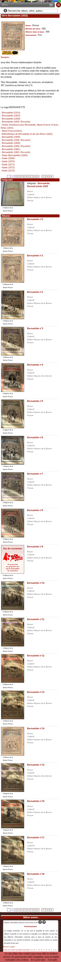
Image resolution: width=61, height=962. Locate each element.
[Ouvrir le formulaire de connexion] (58, 4)
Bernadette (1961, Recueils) (16, 152)
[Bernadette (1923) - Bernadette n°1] (12, 282)
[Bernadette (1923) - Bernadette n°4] (12, 391)
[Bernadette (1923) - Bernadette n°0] (12, 245)
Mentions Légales (9, 947)
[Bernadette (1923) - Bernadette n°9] (12, 573)
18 (48, 176)
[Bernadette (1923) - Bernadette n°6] (12, 464)
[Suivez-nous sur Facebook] (5, 11)
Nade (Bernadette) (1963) (15, 155)
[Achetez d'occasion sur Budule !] (9, 54)
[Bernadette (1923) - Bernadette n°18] (12, 900)
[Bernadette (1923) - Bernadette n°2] (12, 318)
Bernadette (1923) (11, 115)
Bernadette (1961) (11, 149)
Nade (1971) (8, 164)
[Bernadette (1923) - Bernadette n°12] (12, 682)
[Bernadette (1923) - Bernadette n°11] (12, 645)
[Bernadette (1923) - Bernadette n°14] (12, 755)
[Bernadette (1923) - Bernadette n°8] (12, 536)
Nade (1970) (8, 161)
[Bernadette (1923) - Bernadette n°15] (12, 791)
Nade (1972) (8, 167)
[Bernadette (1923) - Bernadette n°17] (12, 864)
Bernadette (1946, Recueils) (16, 140)
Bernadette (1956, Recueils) (16, 146)
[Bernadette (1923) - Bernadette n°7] (12, 500)
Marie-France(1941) (12, 131)
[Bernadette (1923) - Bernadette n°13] (12, 718)
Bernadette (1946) (11, 137)
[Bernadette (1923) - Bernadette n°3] (12, 355)
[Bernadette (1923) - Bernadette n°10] (12, 609)
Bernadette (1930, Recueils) (16, 121)
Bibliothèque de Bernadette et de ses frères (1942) (27, 134)
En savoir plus (38, 960)
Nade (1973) (8, 170)
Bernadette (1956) (11, 143)
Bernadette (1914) (11, 112)
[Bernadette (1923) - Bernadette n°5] (12, 427)
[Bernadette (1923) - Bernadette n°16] (12, 827)
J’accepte (52, 960)
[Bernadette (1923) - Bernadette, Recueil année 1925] (12, 205)
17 (43, 176)
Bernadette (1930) (11, 119)
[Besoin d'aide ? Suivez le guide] (44, 922)
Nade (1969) (8, 158)
